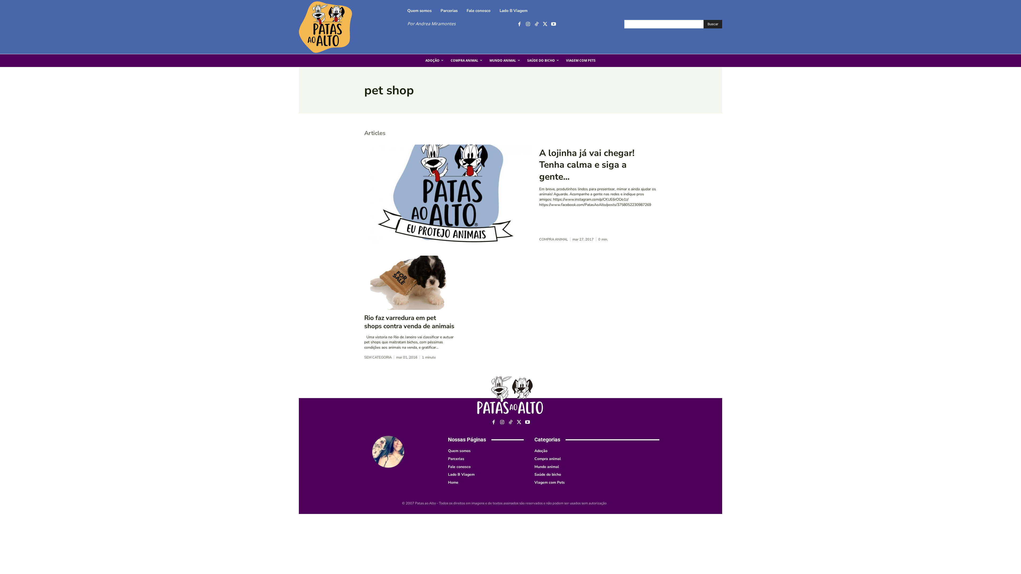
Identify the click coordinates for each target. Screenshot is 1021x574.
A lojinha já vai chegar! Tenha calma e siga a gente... (586, 165)
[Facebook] (519, 24)
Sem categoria (378, 357)
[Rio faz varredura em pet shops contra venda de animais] (409, 283)
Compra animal (553, 239)
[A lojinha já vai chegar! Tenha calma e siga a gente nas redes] (448, 195)
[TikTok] (536, 24)
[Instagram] (528, 24)
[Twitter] (545, 24)
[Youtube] (553, 24)
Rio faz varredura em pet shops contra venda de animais (409, 322)
